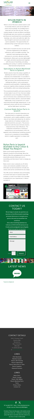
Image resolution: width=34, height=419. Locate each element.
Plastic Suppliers (17, 366)
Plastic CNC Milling (17, 379)
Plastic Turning (17, 377)
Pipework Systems (17, 368)
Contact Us (17, 386)
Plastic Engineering (17, 362)
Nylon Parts (17, 375)
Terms (17, 383)
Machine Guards (17, 358)
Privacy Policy (17, 385)
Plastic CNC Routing (17, 360)
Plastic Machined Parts (17, 381)
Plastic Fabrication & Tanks (17, 364)
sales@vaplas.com (18, 349)
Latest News (17, 266)
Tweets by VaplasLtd (8, 282)
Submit (21, 253)
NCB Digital (24, 407)
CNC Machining (17, 357)
